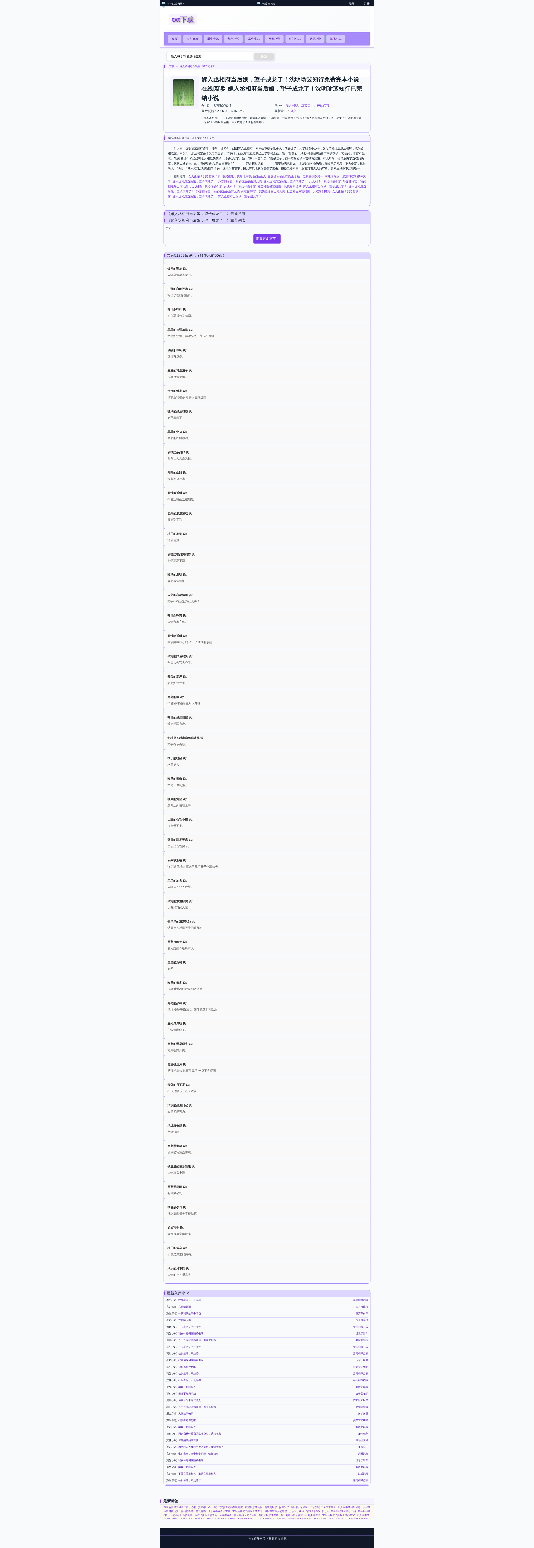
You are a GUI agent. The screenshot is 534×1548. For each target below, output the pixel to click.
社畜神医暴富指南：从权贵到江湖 (279, 186)
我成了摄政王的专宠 (206, 1515)
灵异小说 (315, 38)
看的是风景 (270, 1507)
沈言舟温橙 (362, 1306)
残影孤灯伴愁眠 (187, 1366)
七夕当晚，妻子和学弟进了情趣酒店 (198, 1453)
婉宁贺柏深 (362, 1393)
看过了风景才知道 (268, 1515)
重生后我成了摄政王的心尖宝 (338, 1515)
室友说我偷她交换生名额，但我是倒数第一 (295, 176)
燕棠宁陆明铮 (360, 1366)
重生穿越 (213, 38)
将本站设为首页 (176, 3)
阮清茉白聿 (362, 1313)
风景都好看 (225, 1515)
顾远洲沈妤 (362, 1440)
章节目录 (307, 105)
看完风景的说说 (253, 1507)
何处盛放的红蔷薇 (188, 1440)
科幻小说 (295, 38)
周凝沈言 (363, 1453)
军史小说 (254, 38)
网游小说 (274, 38)
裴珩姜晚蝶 (362, 1386)
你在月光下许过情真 (189, 1400)
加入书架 (292, 105)
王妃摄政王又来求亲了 (323, 1507)
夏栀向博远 (362, 1340)
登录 (351, 3)
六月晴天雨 (184, 1306)
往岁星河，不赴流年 (189, 1300)
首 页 (174, 38)
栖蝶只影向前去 (187, 1386)
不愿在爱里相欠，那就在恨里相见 (197, 1473)
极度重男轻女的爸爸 (275, 1511)
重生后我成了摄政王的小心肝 (180, 1507)
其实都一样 (204, 1507)
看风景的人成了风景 (245, 1515)
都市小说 (233, 38)
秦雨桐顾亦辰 (360, 1300)
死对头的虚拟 (312, 1515)
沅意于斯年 (362, 1333)
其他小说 (335, 38)
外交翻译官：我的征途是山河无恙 (240, 181)
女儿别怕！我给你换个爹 (204, 176)
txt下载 (170, 66)
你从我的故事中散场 (189, 1313)
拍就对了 (284, 1507)
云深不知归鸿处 (187, 1393)
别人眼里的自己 (300, 1507)
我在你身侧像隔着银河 (190, 1333)
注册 (367, 3)
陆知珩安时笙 (360, 1400)
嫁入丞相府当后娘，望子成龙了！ (198, 66)
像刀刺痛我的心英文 (292, 1515)
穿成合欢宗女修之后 (317, 1511)
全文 (293, 111)
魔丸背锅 (201, 1511)
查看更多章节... (267, 238)
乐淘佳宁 (363, 1433)
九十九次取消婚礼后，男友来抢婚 (197, 1340)
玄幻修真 (192, 38)
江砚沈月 (363, 1473)
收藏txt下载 (268, 3)
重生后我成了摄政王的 (343, 1511)
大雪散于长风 (185, 1413)
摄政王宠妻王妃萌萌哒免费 (228, 1507)
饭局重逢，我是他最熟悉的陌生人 (244, 176)
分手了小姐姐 (296, 1511)
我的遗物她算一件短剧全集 (179, 1511)
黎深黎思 (363, 1413)
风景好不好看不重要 (219, 1511)
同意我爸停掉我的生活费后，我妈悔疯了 (200, 1433)
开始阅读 (323, 105)
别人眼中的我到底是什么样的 (354, 1507)
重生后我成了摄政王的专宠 (247, 1511)
